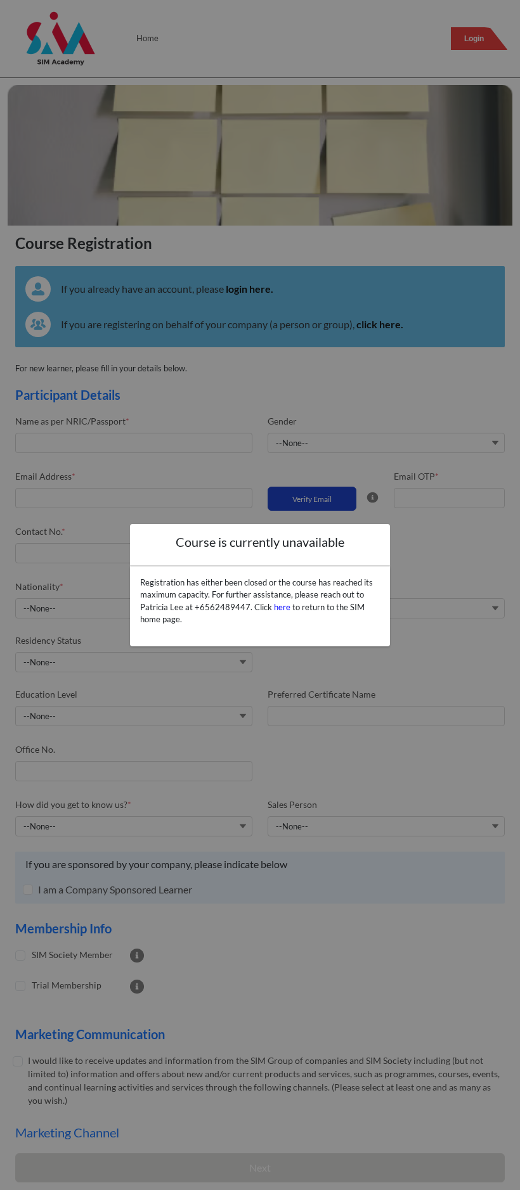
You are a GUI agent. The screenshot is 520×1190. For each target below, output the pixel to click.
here (282, 607)
